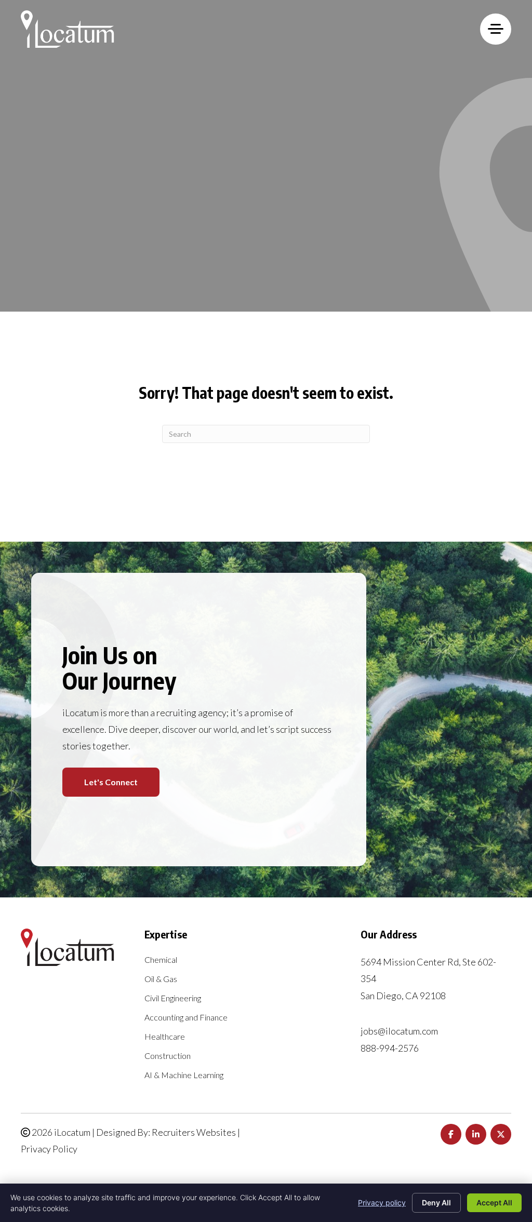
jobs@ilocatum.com (399, 1031)
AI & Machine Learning (183, 1075)
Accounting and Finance (186, 1017)
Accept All (494, 1202)
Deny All (436, 1202)
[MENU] (495, 29)
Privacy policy (382, 1202)
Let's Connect (111, 782)
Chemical (160, 960)
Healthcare (164, 1036)
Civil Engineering (172, 998)
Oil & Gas (160, 979)
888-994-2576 (390, 1048)
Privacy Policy (49, 1148)
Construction (167, 1056)
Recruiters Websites (194, 1132)
